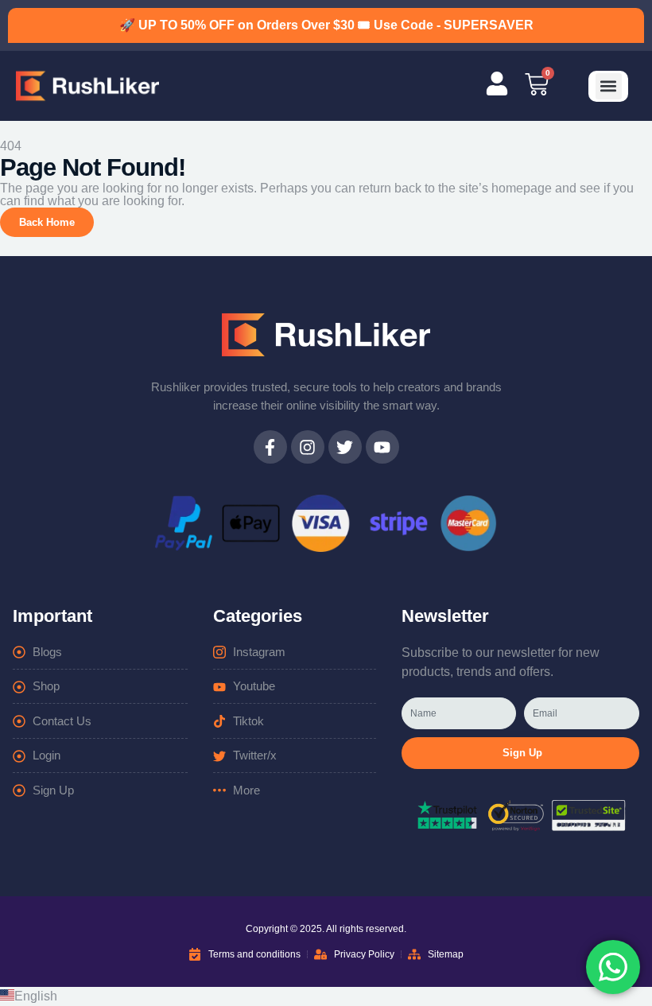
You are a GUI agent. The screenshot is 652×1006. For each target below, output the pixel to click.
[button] (609, 86)
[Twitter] (345, 447)
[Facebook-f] (270, 447)
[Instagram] (307, 447)
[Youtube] (382, 447)
